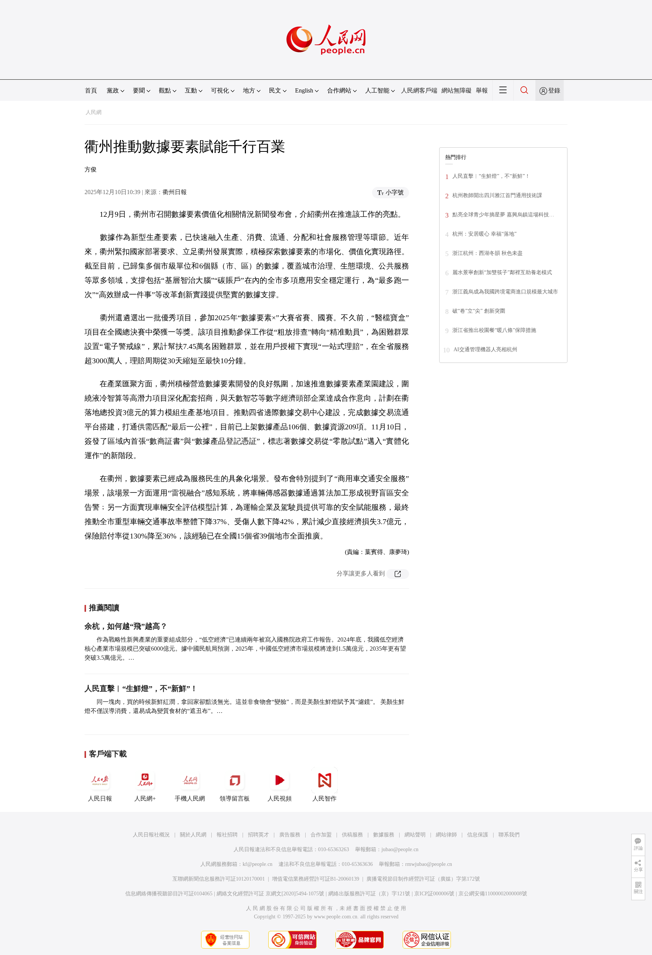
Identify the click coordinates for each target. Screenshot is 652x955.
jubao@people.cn (399, 849)
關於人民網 (193, 835)
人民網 (93, 112)
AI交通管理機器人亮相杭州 (485, 349)
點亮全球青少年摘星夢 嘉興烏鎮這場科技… (503, 215)
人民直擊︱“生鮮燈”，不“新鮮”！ (141, 688)
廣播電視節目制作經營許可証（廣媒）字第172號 (423, 879)
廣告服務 (289, 835)
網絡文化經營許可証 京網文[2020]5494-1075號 (270, 893)
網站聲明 (415, 835)
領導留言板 (235, 798)
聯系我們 (509, 835)
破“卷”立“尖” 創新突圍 (478, 311)
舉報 (482, 90)
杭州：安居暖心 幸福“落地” (484, 234)
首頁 (91, 90)
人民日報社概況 (151, 835)
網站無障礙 (456, 90)
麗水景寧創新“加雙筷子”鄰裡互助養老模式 (502, 272)
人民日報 (100, 798)
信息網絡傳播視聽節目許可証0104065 (168, 893)
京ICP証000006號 (434, 893)
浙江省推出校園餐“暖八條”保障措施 (494, 330)
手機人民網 (190, 798)
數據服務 (383, 835)
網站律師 (446, 835)
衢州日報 (175, 192)
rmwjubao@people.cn (428, 864)
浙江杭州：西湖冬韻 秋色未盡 (487, 253)
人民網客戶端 (419, 90)
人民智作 (324, 798)
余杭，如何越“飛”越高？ (126, 626)
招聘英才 (258, 835)
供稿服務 (352, 835)
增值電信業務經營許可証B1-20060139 (315, 879)
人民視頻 (280, 798)
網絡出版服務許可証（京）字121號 (369, 893)
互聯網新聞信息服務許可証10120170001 (218, 879)
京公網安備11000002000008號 (492, 893)
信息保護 (477, 835)
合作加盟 (321, 835)
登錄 (554, 90)
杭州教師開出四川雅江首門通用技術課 (497, 195)
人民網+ (145, 798)
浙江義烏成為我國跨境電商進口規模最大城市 (505, 292)
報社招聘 (227, 835)
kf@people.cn (257, 864)
